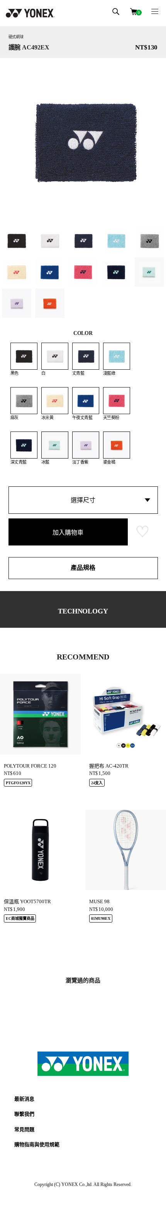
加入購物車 (68, 532)
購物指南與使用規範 (36, 1144)
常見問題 (24, 1129)
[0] (133, 11)
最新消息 (24, 1099)
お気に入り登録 (142, 531)
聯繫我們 (24, 1114)
